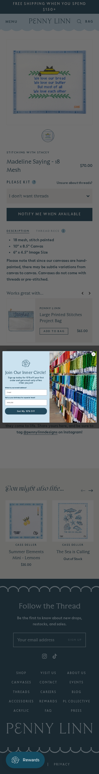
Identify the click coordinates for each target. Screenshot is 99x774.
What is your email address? (15, 388)
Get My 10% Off (26, 411)
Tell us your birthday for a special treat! (20, 398)
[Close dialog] (93, 354)
